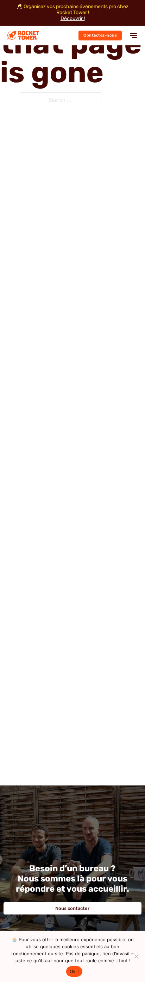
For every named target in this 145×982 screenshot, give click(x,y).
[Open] (133, 35)
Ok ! (74, 971)
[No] (136, 956)
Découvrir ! (73, 18)
